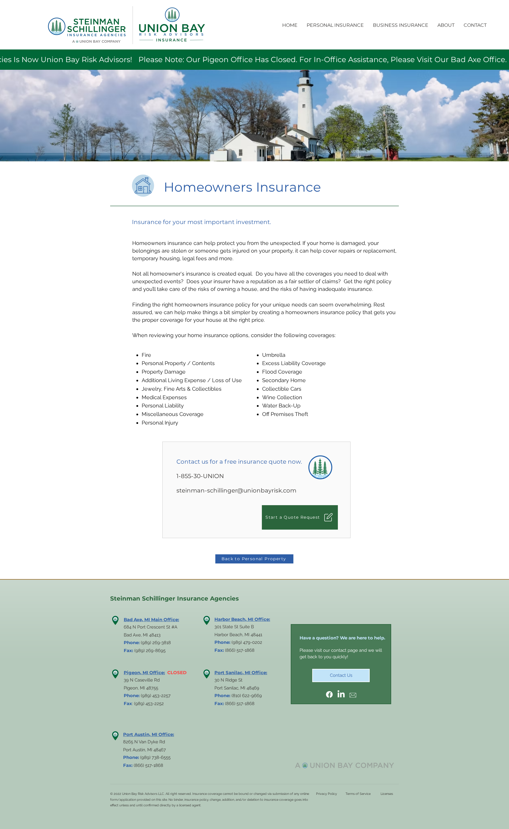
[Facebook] (329, 694)
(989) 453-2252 (149, 703)
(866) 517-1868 (239, 703)
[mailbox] (352, 694)
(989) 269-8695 (150, 650)
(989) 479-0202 (247, 642)
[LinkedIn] (341, 694)
